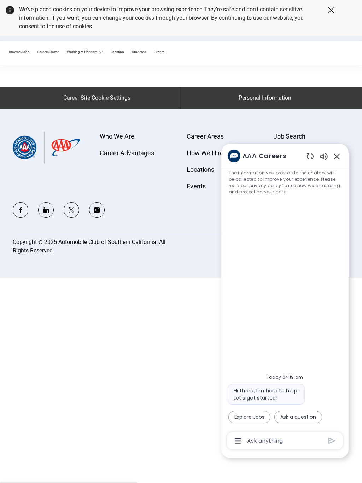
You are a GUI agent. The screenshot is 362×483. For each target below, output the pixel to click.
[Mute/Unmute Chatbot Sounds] (324, 156)
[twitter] (71, 210)
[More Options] (237, 441)
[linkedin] (46, 210)
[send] (332, 440)
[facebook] (20, 210)
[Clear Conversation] (310, 156)
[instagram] (97, 210)
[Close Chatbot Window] (336, 156)
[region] (285, 297)
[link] (48, 52)
